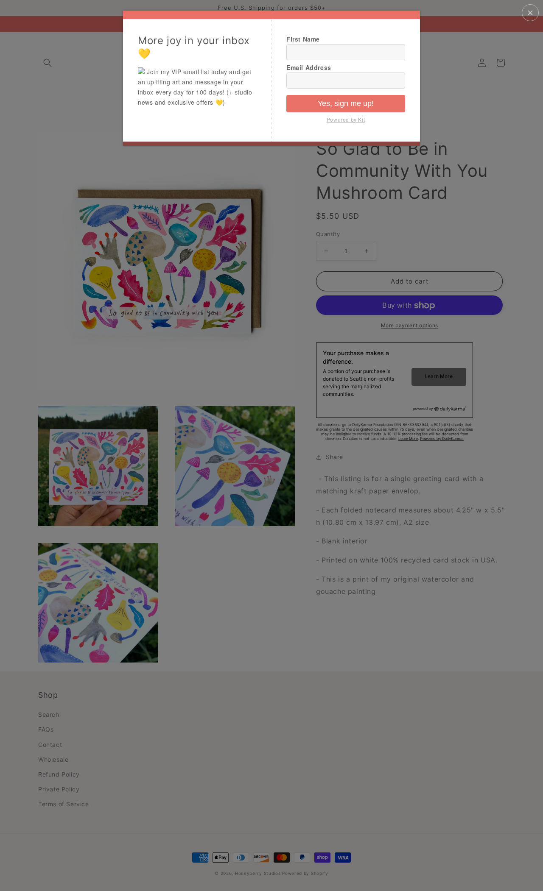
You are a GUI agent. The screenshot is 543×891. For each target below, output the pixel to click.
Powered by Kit (346, 119)
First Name (303, 39)
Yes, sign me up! (346, 103)
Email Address (308, 67)
